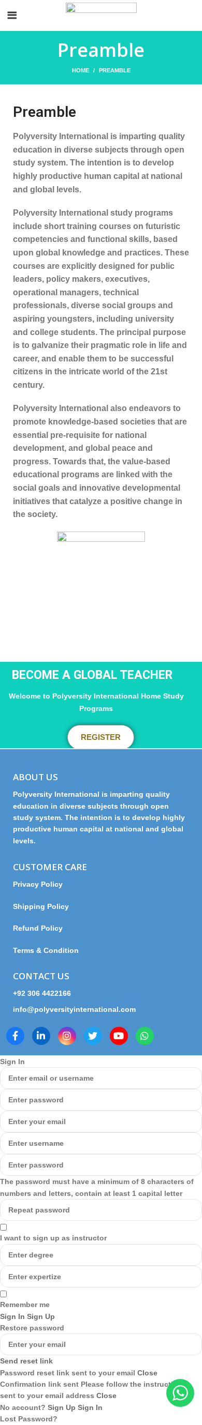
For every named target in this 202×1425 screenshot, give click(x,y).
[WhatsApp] (145, 1036)
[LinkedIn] (41, 1036)
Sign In (90, 1407)
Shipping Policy (41, 906)
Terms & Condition (46, 950)
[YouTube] (119, 1036)
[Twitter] (93, 1036)
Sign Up (63, 1407)
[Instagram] (67, 1036)
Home (80, 70)
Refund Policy (38, 928)
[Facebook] (15, 1036)
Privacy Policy (42, 884)
